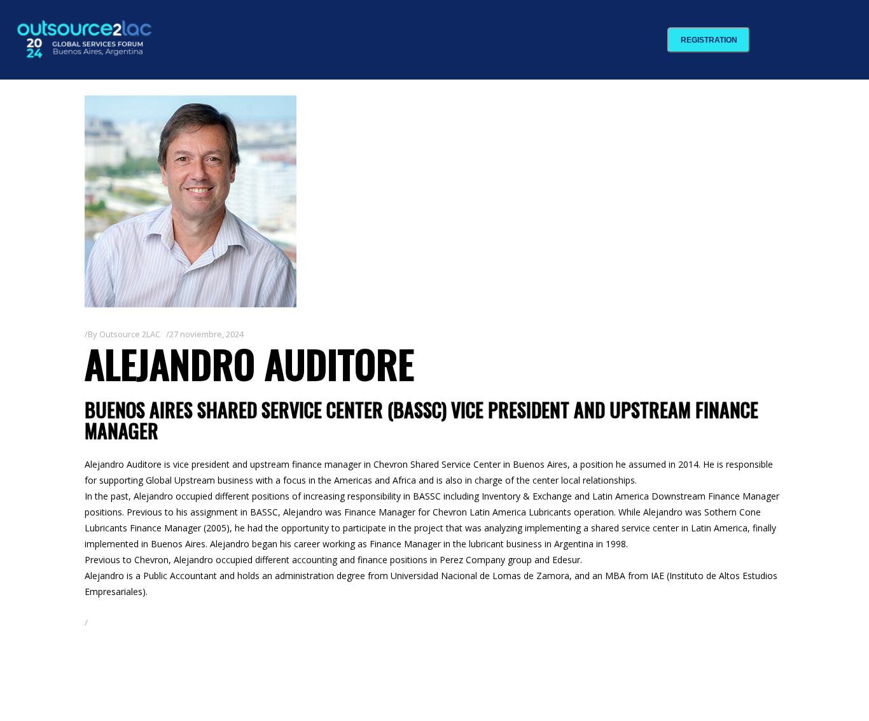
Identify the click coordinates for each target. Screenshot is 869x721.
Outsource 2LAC (129, 334)
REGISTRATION (709, 40)
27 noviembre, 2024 (206, 334)
